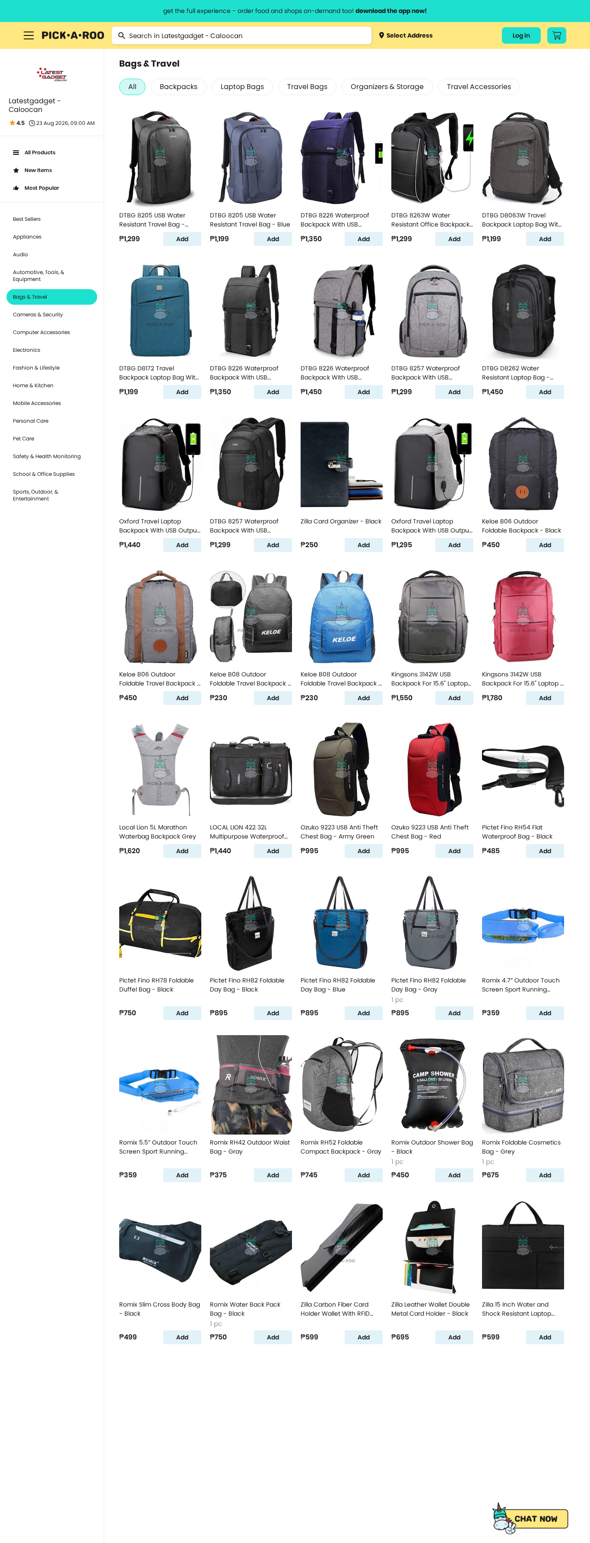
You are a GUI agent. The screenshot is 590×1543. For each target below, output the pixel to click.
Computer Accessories (41, 332)
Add (182, 239)
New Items (38, 170)
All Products (40, 152)
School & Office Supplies (44, 474)
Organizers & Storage (387, 87)
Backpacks (178, 87)
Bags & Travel (30, 296)
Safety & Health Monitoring (47, 456)
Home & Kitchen (33, 385)
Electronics (26, 350)
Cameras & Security (38, 314)
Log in (521, 35)
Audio (20, 254)
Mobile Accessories (37, 403)
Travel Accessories (479, 87)
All (132, 87)
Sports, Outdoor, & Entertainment (35, 495)
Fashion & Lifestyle (36, 367)
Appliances (27, 236)
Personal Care (30, 420)
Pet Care (23, 438)
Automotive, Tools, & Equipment (38, 275)
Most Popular (42, 187)
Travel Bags (307, 87)
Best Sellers (27, 219)
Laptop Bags (242, 87)
